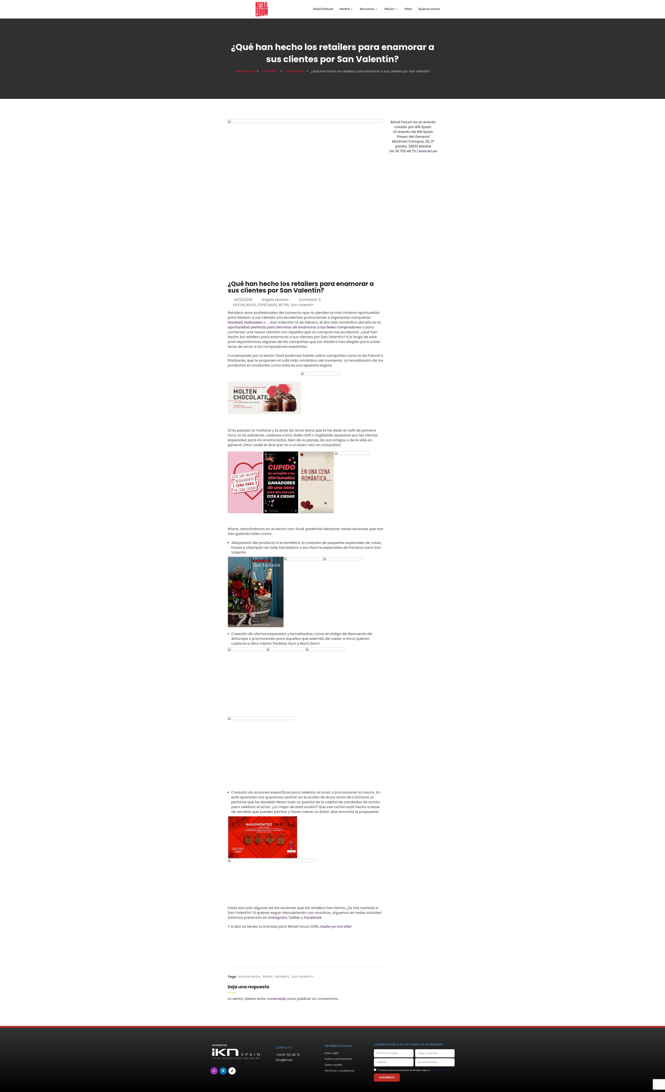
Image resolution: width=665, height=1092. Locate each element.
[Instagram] (214, 1071)
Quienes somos (429, 9)
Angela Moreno (275, 299)
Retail (267, 976)
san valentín (302, 976)
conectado (276, 998)
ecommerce (249, 976)
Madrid (345, 9)
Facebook (312, 917)
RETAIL (284, 304)
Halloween (253, 322)
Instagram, (278, 917)
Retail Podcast (323, 9)
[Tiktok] (232, 1071)
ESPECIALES (267, 304)
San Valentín (302, 304)
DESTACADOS (244, 304)
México (389, 9)
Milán (408, 9)
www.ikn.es (428, 151)
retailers (282, 976)
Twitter (294, 917)
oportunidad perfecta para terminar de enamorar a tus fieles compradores (294, 327)
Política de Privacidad (440, 1070)
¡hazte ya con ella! (336, 926)
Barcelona (367, 9)
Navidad (235, 322)
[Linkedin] (223, 1071)
